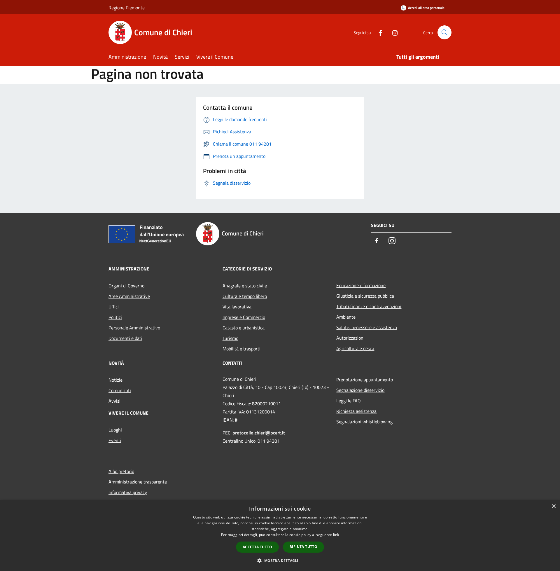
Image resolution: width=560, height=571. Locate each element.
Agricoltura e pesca (355, 348)
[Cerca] (445, 32)
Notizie (115, 379)
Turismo (230, 338)
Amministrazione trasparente (137, 481)
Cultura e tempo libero (245, 296)
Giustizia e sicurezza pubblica (365, 295)
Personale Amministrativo (134, 327)
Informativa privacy (127, 492)
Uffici (113, 306)
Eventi (114, 440)
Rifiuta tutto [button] (303, 546)
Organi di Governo (126, 285)
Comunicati (119, 390)
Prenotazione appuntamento (364, 379)
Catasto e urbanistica (244, 327)
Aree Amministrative (129, 296)
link (336, 534)
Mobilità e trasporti (241, 348)
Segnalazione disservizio (360, 390)
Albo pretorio (121, 471)
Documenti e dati (125, 338)
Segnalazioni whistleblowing (364, 421)
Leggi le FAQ (348, 400)
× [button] (553, 506)
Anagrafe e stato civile (245, 285)
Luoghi (115, 429)
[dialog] (280, 535)
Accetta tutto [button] (257, 546)
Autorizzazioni (350, 337)
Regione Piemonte (126, 7)
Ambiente (346, 316)
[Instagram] (392, 32)
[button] (280, 560)
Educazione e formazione (361, 285)
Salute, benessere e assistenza (366, 327)
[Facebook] (378, 32)
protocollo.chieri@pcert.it (258, 432)
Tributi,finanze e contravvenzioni (368, 306)
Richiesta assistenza (356, 411)
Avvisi (114, 400)
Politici (115, 317)
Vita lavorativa (237, 306)
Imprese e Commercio (244, 317)
